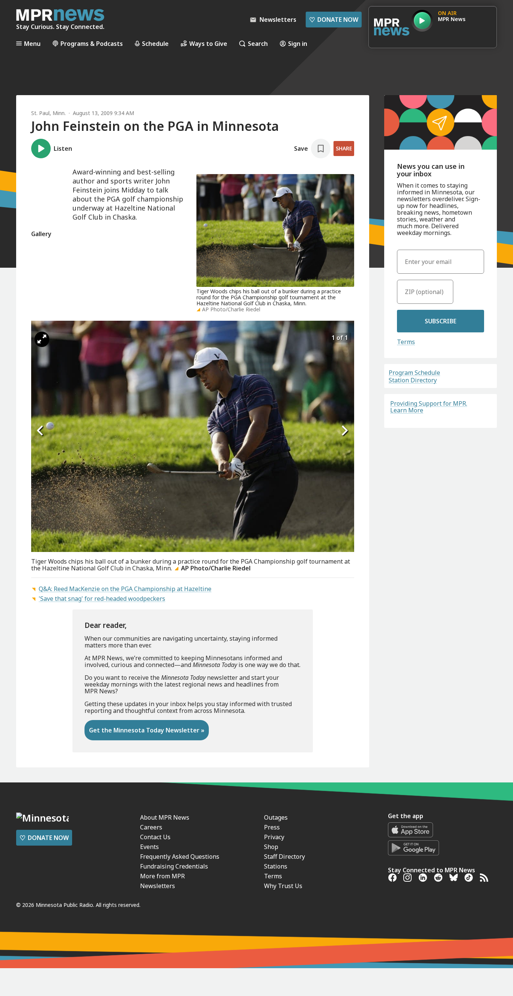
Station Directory (413, 380)
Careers (151, 827)
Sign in (297, 43)
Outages (276, 817)
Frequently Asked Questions (179, 856)
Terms (406, 342)
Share (344, 148)
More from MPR (162, 876)
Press (272, 827)
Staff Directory (284, 856)
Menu (32, 43)
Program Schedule (414, 372)
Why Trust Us (283, 886)
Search (258, 43)
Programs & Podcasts (91, 43)
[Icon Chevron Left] (40, 430)
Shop (271, 847)
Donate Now (333, 19)
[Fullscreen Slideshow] (42, 339)
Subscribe (440, 321)
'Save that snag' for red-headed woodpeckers (102, 598)
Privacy (274, 837)
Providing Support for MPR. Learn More (428, 406)
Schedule (155, 43)
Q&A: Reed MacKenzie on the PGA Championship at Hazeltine (125, 589)
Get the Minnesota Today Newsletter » (146, 730)
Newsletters (157, 886)
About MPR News (164, 817)
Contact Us (155, 837)
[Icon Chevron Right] (344, 430)
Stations (275, 866)
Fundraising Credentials (174, 866)
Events (149, 847)
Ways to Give (208, 43)
